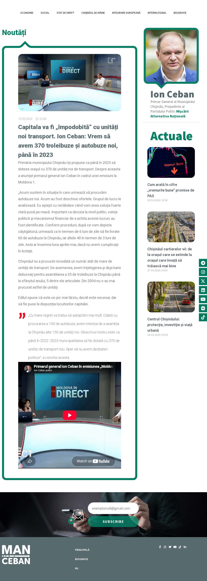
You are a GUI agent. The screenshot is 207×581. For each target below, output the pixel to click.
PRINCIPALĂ (82, 550)
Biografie (180, 12)
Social (45, 12)
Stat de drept (65, 12)
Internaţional (157, 12)
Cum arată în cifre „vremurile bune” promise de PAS (170, 190)
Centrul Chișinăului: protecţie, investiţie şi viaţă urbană (169, 324)
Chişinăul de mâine (93, 12)
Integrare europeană (126, 12)
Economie (27, 12)
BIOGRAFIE (81, 559)
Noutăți (14, 32)
